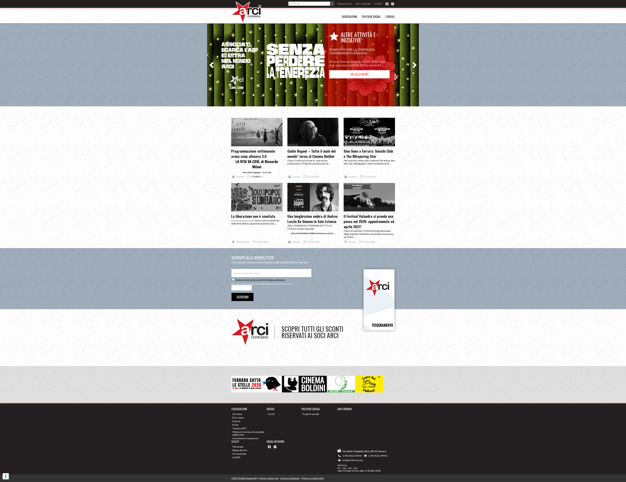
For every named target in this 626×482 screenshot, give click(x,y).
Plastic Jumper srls (269, 478)
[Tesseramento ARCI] (379, 299)
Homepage (237, 446)
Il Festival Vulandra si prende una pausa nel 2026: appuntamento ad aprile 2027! (369, 221)
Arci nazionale (239, 453)
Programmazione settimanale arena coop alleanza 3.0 (253, 153)
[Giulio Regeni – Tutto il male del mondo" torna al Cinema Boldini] (313, 133)
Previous (211, 65)
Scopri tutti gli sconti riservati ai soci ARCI (312, 332)
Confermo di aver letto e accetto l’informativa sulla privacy (260, 280)
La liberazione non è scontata (253, 216)
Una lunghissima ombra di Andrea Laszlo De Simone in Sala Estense (312, 219)
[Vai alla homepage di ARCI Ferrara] (246, 12)
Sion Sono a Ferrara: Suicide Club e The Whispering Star (368, 153)
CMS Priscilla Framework (243, 478)
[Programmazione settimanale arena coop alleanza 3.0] (257, 133)
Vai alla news (359, 74)
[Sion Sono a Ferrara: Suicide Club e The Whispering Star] (369, 133)
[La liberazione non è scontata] (257, 198)
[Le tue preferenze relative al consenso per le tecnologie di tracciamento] (6, 476)
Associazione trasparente (245, 438)
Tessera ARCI (239, 428)
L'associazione (349, 17)
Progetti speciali (310, 414)
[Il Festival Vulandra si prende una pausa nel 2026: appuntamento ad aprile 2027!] (369, 198)
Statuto (236, 421)
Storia (235, 424)
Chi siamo (237, 414)
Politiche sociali (371, 17)
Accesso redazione (290, 478)
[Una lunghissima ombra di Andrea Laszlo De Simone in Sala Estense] (313, 198)
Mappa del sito (344, 3)
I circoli (390, 17)
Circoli (270, 409)
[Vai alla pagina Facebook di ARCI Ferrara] (387, 4)
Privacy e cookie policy (312, 478)
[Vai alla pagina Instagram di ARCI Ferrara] (393, 4)
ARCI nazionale (363, 3)
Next (414, 65)
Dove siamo (238, 417)
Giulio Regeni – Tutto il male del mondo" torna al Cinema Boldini (311, 153)
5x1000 (378, 3)
